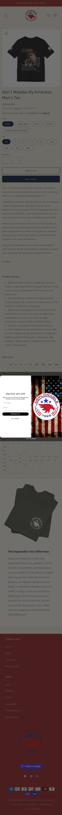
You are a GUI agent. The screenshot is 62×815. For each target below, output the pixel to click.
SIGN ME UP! (15, 414)
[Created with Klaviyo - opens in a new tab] (31, 438)
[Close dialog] (60, 377)
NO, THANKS (15, 418)
